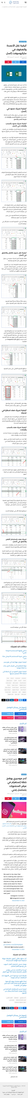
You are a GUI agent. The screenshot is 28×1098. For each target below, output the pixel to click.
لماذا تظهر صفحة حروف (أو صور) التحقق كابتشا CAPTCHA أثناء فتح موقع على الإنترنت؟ (15, 983)
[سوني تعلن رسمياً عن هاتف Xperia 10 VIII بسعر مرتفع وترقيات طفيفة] (22, 729)
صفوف (24, 692)
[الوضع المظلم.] (5, 2)
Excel (12, 678)
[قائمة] (26, 2)
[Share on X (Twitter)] (15, 62)
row (8, 678)
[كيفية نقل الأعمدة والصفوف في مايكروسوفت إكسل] (14, 73)
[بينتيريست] (8, 62)
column (24, 678)
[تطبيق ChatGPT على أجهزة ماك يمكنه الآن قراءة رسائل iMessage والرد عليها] (22, 761)
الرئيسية (25, 6)
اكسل (15, 680)
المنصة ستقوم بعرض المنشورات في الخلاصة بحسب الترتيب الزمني (14, 826)
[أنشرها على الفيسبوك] (23, 62)
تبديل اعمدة (23, 682)
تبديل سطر (15, 682)
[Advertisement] (14, 24)
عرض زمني (11, 1000)
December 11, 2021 (18, 949)
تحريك (8, 685)
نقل (20, 692)
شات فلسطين (14, 1076)
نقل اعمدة (7, 692)
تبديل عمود (15, 685)
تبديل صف (8, 682)
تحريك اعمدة (15, 687)
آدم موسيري (23, 997)
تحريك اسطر (23, 687)
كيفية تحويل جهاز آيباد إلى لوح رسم (15, 662)
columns (17, 678)
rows (24, 680)
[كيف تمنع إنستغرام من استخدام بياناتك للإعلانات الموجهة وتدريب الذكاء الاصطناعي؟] (22, 739)
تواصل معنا (6, 1094)
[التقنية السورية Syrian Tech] (14, 2)
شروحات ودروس (19, 6)
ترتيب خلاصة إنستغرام (21, 1000)
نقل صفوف (10, 694)
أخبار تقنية (24, 774)
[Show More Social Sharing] (2, 62)
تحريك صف (23, 689)
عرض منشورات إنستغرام (20, 1002)
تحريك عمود (7, 689)
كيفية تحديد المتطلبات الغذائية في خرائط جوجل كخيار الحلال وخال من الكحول (15, 991)
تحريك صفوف (15, 689)
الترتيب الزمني (9, 997)
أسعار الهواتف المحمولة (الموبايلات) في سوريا (13, 1092)
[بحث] (2, 2)
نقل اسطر (14, 692)
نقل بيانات (23, 694)
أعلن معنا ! (19, 1094)
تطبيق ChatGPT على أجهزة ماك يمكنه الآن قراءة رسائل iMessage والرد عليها (9, 761)
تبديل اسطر (9, 680)
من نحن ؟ (13, 1094)
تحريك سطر (8, 687)
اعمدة (19, 680)
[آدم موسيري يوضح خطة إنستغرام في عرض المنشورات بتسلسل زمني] (14, 810)
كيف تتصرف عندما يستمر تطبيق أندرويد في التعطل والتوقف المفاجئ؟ (10, 751)
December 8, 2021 (18, 900)
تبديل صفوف (22, 685)
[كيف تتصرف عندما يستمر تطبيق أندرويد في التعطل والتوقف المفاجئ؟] (22, 751)
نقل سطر (17, 694)
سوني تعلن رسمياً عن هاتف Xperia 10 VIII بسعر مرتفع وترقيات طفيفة (9, 729)
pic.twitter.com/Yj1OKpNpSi (13, 944)
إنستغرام (16, 997)
